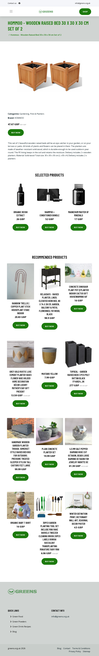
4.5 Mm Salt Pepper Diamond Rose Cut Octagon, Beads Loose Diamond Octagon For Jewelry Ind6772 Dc (78, 455)
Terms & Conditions (81, 648)
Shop (85, 11)
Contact (66, 648)
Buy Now (15, 132)
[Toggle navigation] (11, 11)
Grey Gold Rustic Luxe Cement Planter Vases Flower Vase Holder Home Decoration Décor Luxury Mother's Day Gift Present (21, 381)
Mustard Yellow (50, 373)
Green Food (17, 616)
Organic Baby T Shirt (20, 522)
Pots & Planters (37, 113)
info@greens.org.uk (82, 3)
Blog (14, 631)
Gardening (24, 113)
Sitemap (86, 651)
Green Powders (19, 621)
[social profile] (19, 3)
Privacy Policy (75, 651)
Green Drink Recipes (21, 626)
